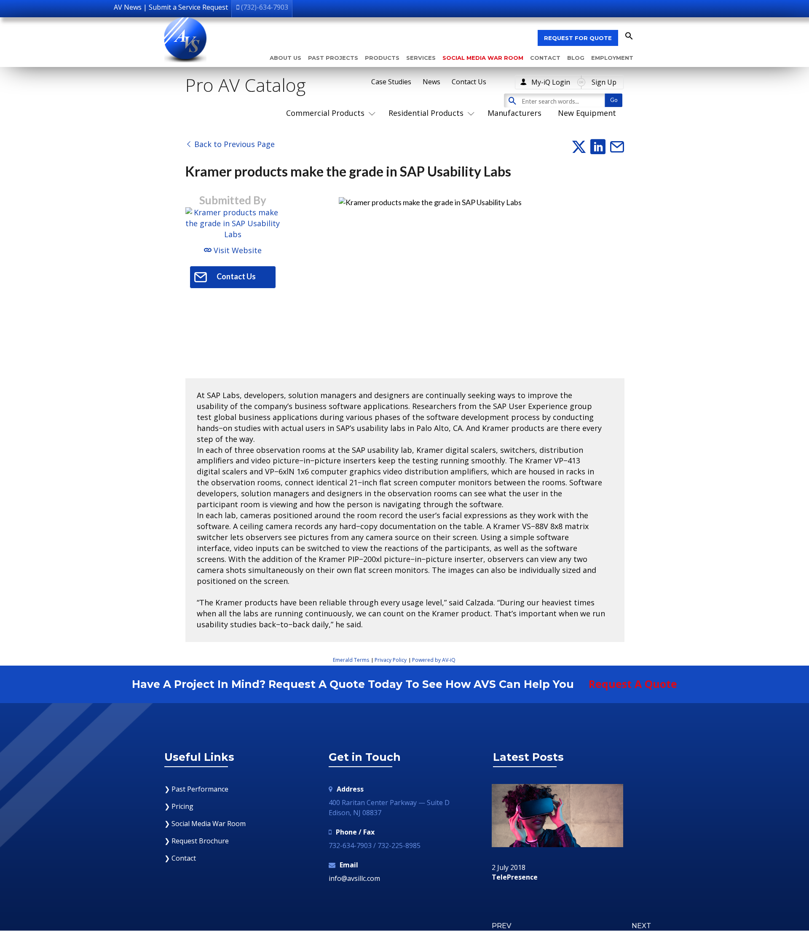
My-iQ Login (550, 82)
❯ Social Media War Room (205, 823)
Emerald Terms (351, 659)
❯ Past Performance (196, 789)
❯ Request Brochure (196, 840)
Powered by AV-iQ (433, 659)
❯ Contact (180, 858)
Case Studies (391, 81)
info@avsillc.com (354, 878)
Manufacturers (514, 113)
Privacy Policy (391, 659)
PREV (501, 926)
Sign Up (604, 82)
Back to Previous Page (233, 144)
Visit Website (237, 250)
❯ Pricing (178, 806)
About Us (285, 57)
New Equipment (587, 113)
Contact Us (469, 81)
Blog (575, 57)
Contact (545, 57)
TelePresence (515, 877)
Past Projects (333, 57)
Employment (612, 57)
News (431, 81)
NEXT (641, 926)
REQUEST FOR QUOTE (578, 38)
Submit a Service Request (188, 7)
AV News (128, 7)
